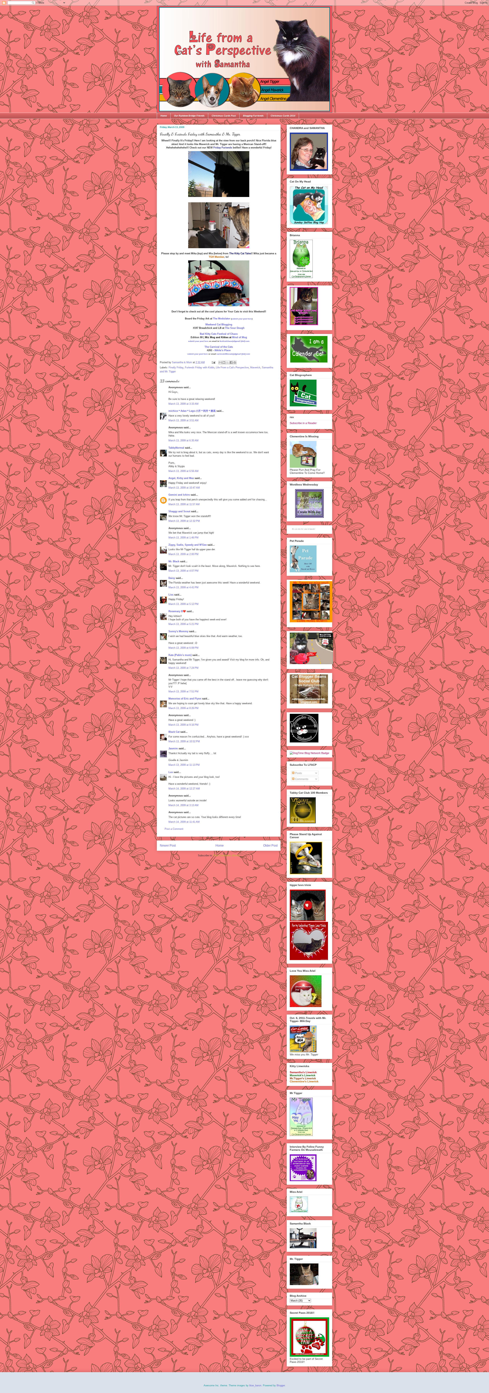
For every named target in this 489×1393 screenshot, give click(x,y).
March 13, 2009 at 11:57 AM (184, 504)
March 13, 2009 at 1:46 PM (183, 537)
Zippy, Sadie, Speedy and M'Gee (187, 544)
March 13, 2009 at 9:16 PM (183, 724)
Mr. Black (173, 561)
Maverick (255, 367)
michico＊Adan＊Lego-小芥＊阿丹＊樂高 (192, 410)
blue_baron (255, 1385)
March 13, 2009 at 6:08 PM (183, 647)
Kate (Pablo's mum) (180, 655)
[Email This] (220, 362)
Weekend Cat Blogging (218, 324)
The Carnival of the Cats (219, 346)
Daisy (171, 578)
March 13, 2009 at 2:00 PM (183, 554)
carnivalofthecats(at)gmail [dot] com (233, 354)
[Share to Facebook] (231, 362)
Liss (170, 594)
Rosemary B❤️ (177, 611)
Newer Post (168, 845)
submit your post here (242, 319)
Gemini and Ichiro (179, 494)
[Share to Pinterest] (235, 362)
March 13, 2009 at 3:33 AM (183, 403)
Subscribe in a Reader (303, 423)
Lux (170, 772)
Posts (298, 773)
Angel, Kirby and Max (181, 478)
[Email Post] (213, 362)
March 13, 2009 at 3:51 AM (183, 420)
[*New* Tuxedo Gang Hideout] (304, 741)
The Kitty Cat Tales (240, 253)
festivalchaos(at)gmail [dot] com (234, 341)
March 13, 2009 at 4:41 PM (183, 587)
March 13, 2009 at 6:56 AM (183, 471)
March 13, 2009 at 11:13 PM (184, 764)
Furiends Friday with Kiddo (199, 367)
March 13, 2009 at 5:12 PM (183, 604)
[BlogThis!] (224, 362)
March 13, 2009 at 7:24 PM (183, 667)
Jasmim (173, 748)
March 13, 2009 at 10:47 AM (184, 487)
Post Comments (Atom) (226, 855)
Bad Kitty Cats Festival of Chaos (219, 333)
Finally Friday (176, 367)
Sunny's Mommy (178, 631)
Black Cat (174, 731)
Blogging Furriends (253, 115)
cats (305, 529)
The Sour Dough (234, 328)
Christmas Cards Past (224, 115)
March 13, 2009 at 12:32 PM (184, 520)
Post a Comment (174, 828)
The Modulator (221, 318)
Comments (301, 778)
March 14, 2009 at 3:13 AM (183, 805)
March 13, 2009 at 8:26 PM (183, 708)
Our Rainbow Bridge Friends (189, 115)
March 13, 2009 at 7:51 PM (183, 691)
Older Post (270, 845)
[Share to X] (227, 362)
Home (163, 115)
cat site (297, 529)
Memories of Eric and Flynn (184, 698)
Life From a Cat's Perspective (232, 367)
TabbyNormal (176, 447)
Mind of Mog (239, 337)
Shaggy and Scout (179, 511)
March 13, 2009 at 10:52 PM (184, 741)
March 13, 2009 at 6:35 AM (183, 440)
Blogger (281, 1385)
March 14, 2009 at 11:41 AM (184, 821)
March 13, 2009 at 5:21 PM (183, 624)
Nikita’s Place (223, 350)
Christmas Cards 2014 (283, 115)
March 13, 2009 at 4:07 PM (183, 570)
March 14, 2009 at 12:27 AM (184, 788)
